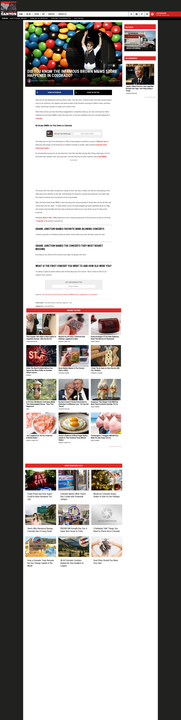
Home (21, 14)
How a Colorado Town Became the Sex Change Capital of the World (40, 563)
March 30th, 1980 (50, 218)
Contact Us (62, 14)
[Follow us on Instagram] (147, 14)
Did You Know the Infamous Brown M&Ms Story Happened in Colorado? (70, 294)
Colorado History (49, 303)
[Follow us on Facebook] (141, 14)
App (43, 14)
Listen (36, 14)
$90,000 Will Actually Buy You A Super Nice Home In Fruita (73, 529)
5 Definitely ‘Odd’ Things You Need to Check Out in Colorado (106, 529)
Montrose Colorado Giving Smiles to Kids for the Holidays (106, 495)
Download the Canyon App (39, 18)
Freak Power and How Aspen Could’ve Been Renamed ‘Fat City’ (39, 496)
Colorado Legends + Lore (64, 303)
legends (40, 221)
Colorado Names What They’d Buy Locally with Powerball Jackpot (73, 496)
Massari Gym (102, 141)
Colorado (39, 118)
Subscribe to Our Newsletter (61, 18)
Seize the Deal (79, 18)
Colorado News (49, 306)
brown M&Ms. (102, 157)
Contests (51, 14)
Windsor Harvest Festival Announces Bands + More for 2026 (139, 47)
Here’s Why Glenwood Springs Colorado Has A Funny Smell (40, 529)
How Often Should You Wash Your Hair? (105, 561)
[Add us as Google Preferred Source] (136, 14)
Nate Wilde (35, 80)
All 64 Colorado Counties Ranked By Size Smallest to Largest (72, 563)
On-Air (28, 14)
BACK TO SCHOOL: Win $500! (18, 18)
